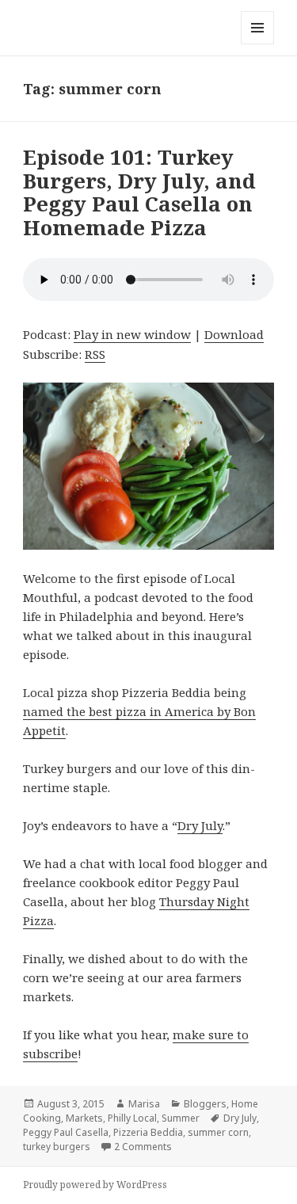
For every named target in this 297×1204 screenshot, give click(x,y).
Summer (181, 1118)
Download (234, 334)
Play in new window (132, 334)
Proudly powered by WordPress (95, 1184)
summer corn (218, 1132)
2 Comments (143, 1146)
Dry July (200, 825)
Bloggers (205, 1104)
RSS (95, 354)
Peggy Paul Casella (66, 1132)
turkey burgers (56, 1146)
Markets (84, 1118)
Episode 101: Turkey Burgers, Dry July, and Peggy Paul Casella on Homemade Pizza (139, 192)
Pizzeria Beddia (148, 1132)
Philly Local (132, 1118)
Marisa (144, 1104)
